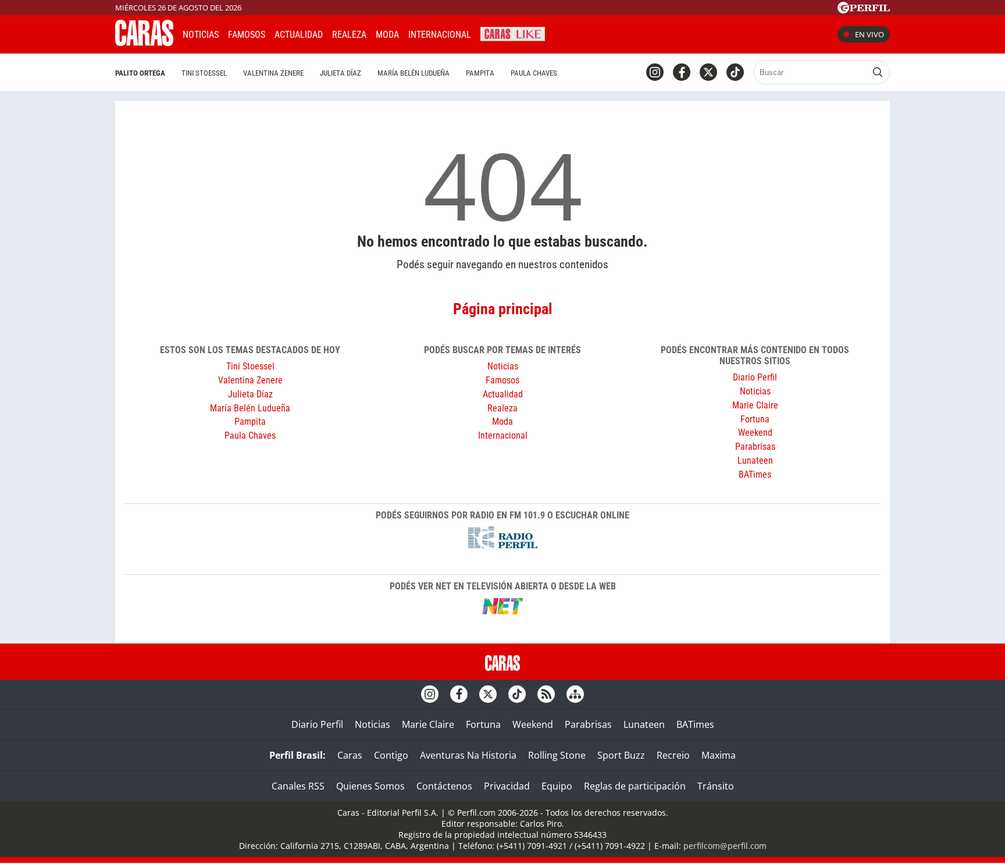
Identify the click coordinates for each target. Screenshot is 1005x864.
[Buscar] (877, 72)
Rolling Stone (557, 755)
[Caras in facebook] (681, 72)
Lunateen (755, 460)
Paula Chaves (534, 73)
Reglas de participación (635, 786)
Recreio (673, 755)
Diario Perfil (755, 377)
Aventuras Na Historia (468, 755)
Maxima (718, 755)
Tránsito (715, 786)
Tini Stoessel (204, 73)
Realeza (349, 34)
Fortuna (754, 419)
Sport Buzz (621, 755)
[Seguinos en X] (708, 72)
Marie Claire (755, 405)
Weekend (755, 432)
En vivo (869, 34)
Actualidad (299, 34)
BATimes (755, 474)
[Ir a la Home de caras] (144, 42)
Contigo (391, 755)
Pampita (480, 73)
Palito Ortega (140, 73)
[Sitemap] (575, 694)
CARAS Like (512, 32)
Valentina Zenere (273, 73)
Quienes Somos (370, 786)
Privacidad (507, 786)
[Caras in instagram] (655, 72)
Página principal (503, 309)
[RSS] (546, 694)
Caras (349, 755)
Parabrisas (755, 446)
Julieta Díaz (340, 73)
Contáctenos (444, 786)
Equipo (556, 786)
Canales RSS (298, 786)
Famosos (246, 34)
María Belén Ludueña (413, 73)
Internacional (503, 435)
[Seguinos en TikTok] (735, 72)
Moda (387, 34)
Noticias (201, 34)
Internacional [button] (439, 34)
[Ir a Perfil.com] (864, 9)
